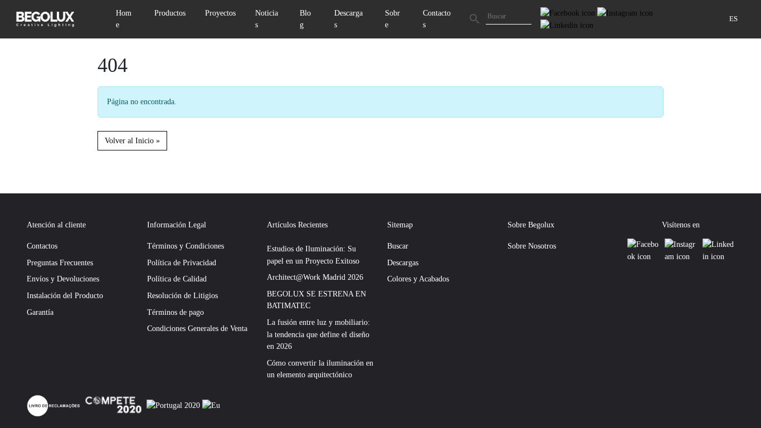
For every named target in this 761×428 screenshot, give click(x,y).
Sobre (392, 19)
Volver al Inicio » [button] (132, 140)
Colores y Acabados (418, 278)
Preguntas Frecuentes (60, 262)
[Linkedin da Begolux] (566, 24)
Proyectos (220, 12)
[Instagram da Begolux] (625, 12)
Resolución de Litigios (182, 295)
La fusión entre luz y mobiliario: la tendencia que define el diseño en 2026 (318, 334)
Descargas (348, 19)
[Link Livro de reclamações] (54, 404)
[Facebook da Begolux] (568, 12)
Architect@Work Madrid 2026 (315, 277)
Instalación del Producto (65, 295)
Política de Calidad (177, 278)
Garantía (40, 312)
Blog (305, 19)
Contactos (437, 19)
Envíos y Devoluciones (63, 278)
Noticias (266, 19)
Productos (170, 12)
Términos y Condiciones (185, 245)
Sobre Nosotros (532, 245)
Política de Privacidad (181, 262)
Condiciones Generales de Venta (197, 328)
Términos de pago (175, 312)
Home (123, 19)
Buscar (397, 245)
